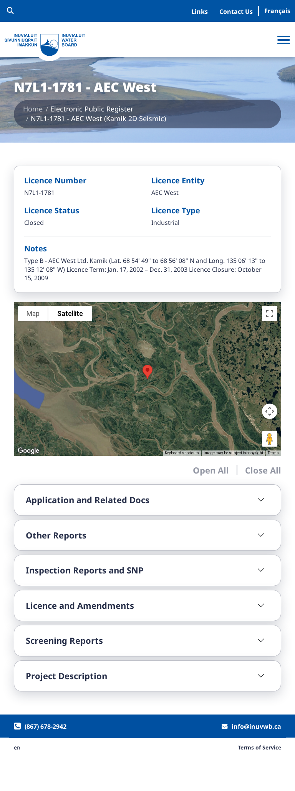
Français (277, 11)
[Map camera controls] (269, 411)
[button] (147, 372)
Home (33, 108)
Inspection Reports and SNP (85, 570)
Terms (273, 453)
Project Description (66, 675)
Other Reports (56, 535)
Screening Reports (64, 640)
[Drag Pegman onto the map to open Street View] (269, 439)
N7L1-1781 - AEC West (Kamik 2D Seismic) (98, 118)
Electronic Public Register (91, 108)
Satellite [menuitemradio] (70, 313)
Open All (211, 470)
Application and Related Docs (87, 499)
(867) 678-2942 (45, 726)
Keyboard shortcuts (182, 453)
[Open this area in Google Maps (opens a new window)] (28, 451)
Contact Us (236, 12)
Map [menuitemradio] (33, 313)
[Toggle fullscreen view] (269, 313)
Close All (263, 470)
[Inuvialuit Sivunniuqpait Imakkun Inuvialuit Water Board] (45, 45)
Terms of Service (259, 747)
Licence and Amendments (80, 605)
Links (199, 12)
